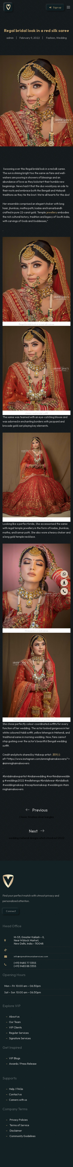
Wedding (61, 37)
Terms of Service (19, 1125)
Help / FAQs (16, 1089)
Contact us (15, 1094)
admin (10, 37)
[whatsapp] (64, 574)
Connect (10, 911)
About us (14, 1016)
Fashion (50, 37)
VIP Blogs (14, 1058)
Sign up (56, 7)
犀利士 (56, 754)
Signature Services (20, 1038)
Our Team (15, 1022)
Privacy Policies (19, 1119)
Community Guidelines (22, 1136)
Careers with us (18, 1099)
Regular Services (19, 1032)
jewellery (51, 212)
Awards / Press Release (22, 1063)
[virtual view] (64, 582)
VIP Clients (15, 1027)
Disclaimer (16, 1130)
